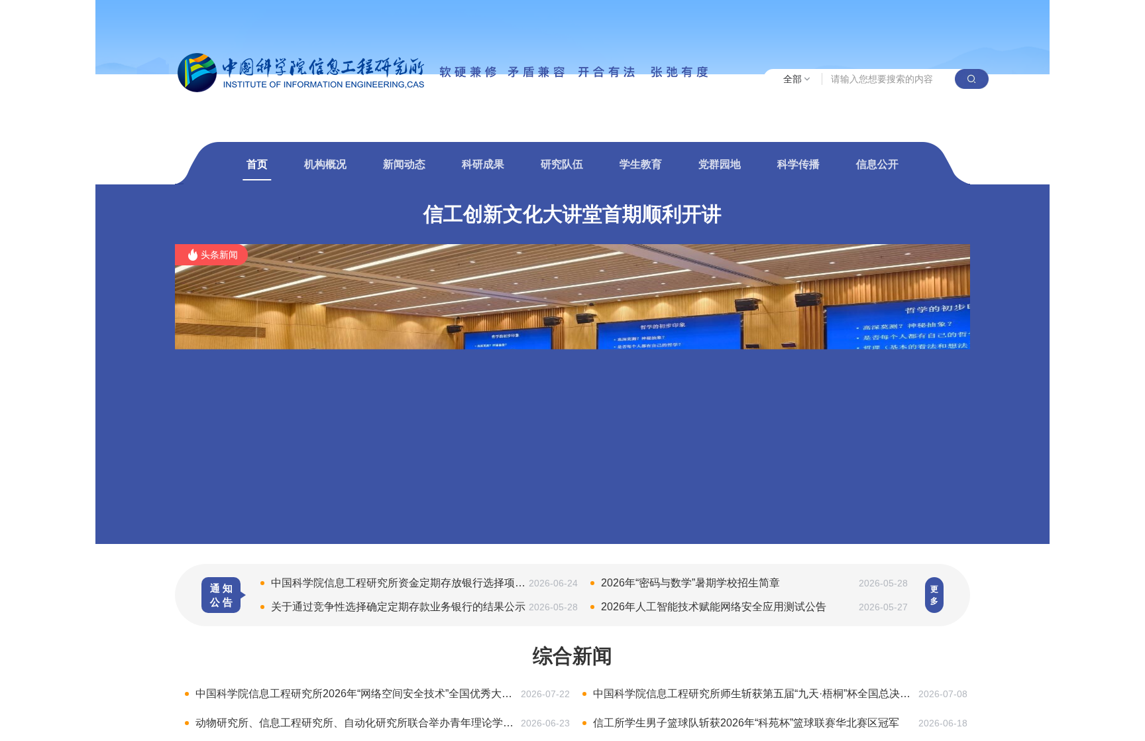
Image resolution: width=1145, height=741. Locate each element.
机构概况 (325, 164)
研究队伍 (562, 164)
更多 (934, 595)
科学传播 (798, 164)
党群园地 (719, 164)
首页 (257, 164)
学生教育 (641, 164)
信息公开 (877, 164)
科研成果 (483, 164)
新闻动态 (404, 164)
